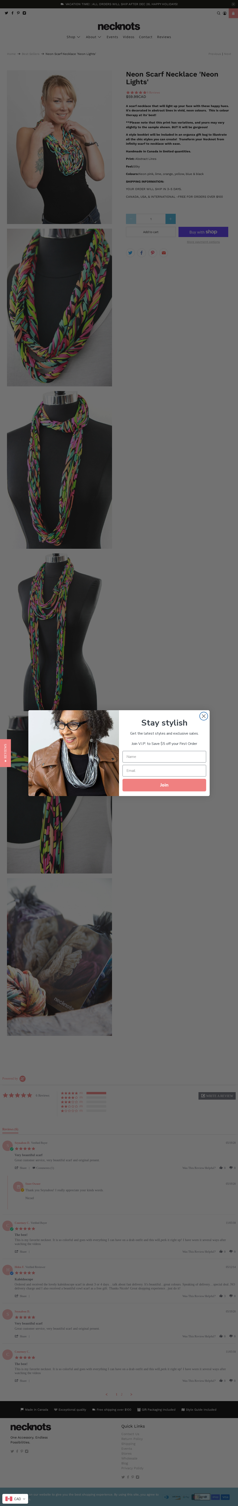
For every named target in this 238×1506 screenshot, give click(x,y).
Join (164, 785)
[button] (5, 753)
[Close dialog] (204, 716)
